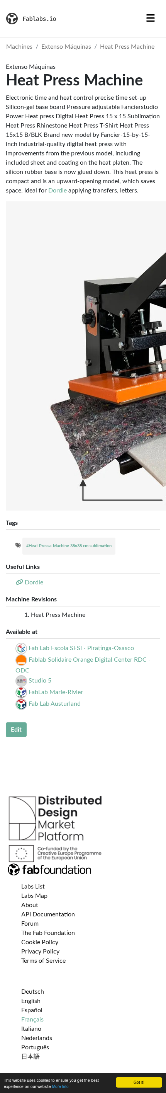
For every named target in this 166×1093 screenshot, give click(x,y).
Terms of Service (43, 961)
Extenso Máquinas (66, 47)
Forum (30, 924)
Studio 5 (40, 681)
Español (31, 1010)
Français (32, 1019)
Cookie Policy (39, 942)
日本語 (30, 1057)
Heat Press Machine (127, 47)
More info (60, 1086)
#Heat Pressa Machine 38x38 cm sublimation (69, 546)
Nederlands (36, 1038)
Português (35, 1047)
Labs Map (34, 896)
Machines (19, 47)
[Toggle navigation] (150, 18)
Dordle (57, 190)
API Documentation (48, 914)
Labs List (33, 887)
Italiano (31, 1029)
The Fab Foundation (48, 933)
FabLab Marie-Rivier (56, 692)
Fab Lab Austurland (55, 704)
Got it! (139, 1082)
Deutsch (32, 992)
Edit (16, 730)
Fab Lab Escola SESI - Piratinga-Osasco (81, 648)
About (29, 905)
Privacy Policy (40, 951)
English (31, 1001)
